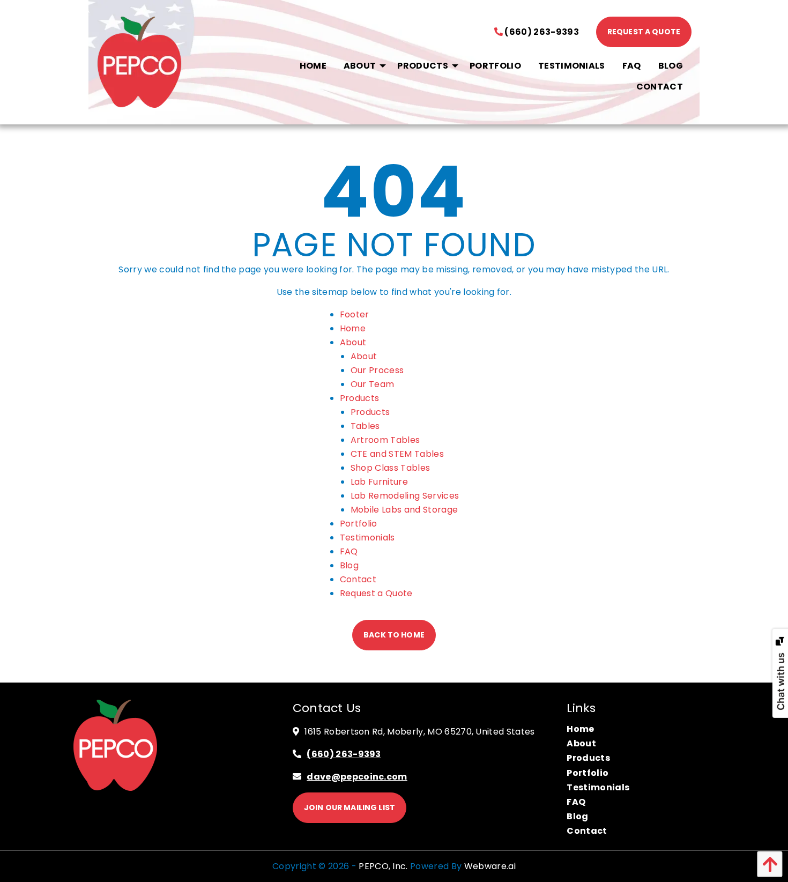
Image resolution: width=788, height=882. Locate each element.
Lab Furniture (379, 482)
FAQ (349, 551)
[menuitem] (313, 66)
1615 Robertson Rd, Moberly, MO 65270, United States (419, 731)
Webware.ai (490, 866)
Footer (354, 314)
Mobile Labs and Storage (404, 509)
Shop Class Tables (390, 468)
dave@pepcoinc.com (357, 776)
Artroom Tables (385, 440)
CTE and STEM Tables (397, 454)
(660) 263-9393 (541, 32)
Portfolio (358, 523)
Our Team (373, 384)
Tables (365, 426)
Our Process (377, 370)
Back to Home (394, 634)
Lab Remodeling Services (405, 496)
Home (353, 328)
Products (360, 398)
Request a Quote (643, 31)
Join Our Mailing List (349, 807)
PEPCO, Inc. (383, 866)
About (353, 342)
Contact (358, 579)
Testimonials (367, 537)
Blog (349, 565)
